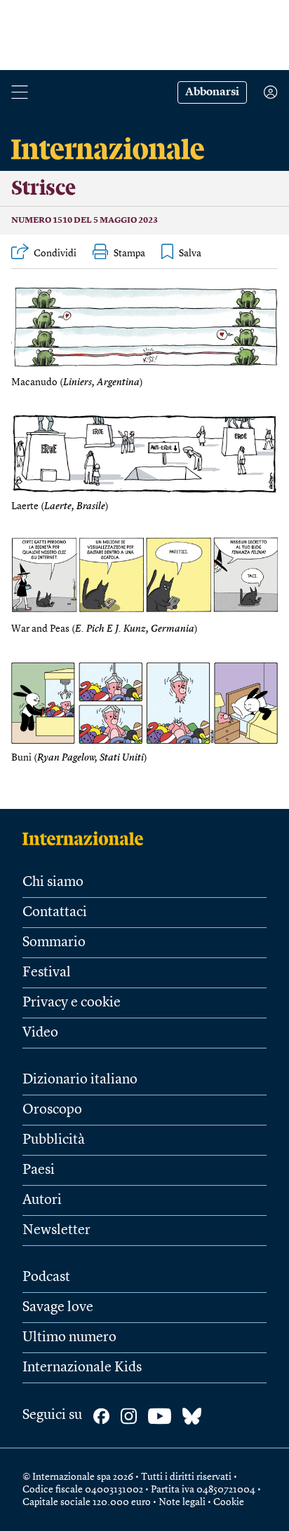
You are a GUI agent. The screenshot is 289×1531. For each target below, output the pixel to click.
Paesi (38, 1170)
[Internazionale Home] (87, 838)
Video (40, 1033)
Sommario (54, 943)
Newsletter (56, 1231)
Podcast (46, 1277)
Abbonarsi (212, 92)
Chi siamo (52, 882)
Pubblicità (53, 1140)
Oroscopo (52, 1110)
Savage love (57, 1308)
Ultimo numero (69, 1338)
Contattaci (54, 913)
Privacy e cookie (71, 1003)
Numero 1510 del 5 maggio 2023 (84, 220)
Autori (42, 1200)
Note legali (182, 1502)
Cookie (228, 1502)
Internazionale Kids (82, 1368)
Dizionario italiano (79, 1080)
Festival (46, 973)
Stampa (129, 253)
